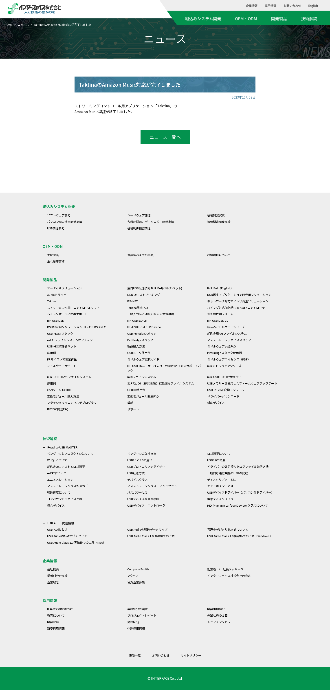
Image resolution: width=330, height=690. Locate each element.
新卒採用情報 (56, 628)
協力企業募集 (136, 582)
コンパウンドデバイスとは (64, 499)
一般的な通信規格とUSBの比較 (227, 473)
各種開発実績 (216, 215)
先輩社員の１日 (217, 615)
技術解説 (309, 18)
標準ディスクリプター (221, 499)
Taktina (52, 301)
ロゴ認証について (219, 453)
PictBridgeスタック (140, 340)
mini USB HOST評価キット (224, 377)
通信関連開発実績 (219, 222)
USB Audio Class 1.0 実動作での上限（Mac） (76, 542)
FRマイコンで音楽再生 (62, 359)
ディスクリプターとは (221, 479)
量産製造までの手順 (140, 255)
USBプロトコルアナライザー (146, 466)
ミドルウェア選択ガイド (143, 359)
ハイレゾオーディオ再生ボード (67, 314)
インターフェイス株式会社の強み (229, 576)
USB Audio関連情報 (60, 523)
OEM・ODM (246, 18)
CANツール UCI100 (59, 390)
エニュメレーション (60, 479)
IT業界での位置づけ (60, 609)
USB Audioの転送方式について (67, 536)
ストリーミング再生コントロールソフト (73, 307)
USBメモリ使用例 (138, 353)
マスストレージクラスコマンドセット (152, 486)
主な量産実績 (56, 261)
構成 (130, 402)
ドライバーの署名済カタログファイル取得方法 (237, 466)
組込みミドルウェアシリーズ (226, 327)
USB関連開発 (55, 228)
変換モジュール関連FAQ (143, 396)
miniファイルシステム (141, 377)
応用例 (51, 353)
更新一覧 (135, 655)
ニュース (23, 24)
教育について (56, 615)
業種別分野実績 (57, 576)
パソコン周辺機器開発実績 (64, 222)
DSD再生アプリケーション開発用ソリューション (239, 294)
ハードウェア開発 (139, 215)
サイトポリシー (191, 655)
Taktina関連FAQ (137, 307)
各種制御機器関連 (139, 228)
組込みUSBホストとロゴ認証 (66, 466)
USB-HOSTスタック (60, 333)
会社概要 (53, 569)
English (313, 5)
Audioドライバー (58, 294)
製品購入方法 (136, 346)
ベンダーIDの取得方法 (141, 453)
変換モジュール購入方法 (63, 396)
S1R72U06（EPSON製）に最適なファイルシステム (160, 383)
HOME (8, 24)
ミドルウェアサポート (61, 366)
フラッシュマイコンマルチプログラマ (72, 402)
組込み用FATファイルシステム (227, 333)
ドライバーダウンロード (223, 396)
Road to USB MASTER (62, 447)
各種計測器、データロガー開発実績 (150, 222)
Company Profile (138, 569)
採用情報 (271, 5)
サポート (133, 409)
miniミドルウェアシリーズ (224, 366)
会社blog (133, 622)
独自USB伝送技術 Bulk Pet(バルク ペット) (154, 288)
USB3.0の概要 (216, 460)
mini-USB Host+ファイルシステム (69, 377)
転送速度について (58, 492)
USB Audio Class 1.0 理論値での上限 (151, 536)
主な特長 (53, 255)
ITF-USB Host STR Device (144, 327)
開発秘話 (53, 622)
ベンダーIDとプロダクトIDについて (70, 453)
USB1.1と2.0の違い (139, 460)
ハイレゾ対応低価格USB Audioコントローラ (236, 307)
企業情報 (252, 5)
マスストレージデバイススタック (229, 340)
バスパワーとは (137, 492)
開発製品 (279, 18)
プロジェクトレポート (141, 615)
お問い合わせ (292, 5)
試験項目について (219, 255)
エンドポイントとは (220, 486)
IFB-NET (132, 301)
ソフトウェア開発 (58, 215)
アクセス (133, 576)
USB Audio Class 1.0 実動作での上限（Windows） (240, 536)
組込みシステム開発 (203, 18)
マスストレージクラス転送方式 (67, 486)
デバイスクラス (137, 479)
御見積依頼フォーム (220, 314)
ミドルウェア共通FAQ (221, 346)
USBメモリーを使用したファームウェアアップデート (242, 383)
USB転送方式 (136, 473)
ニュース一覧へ (165, 137)
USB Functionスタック (142, 333)
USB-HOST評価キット (61, 346)
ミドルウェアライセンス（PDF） (229, 359)
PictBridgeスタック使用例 (224, 353)
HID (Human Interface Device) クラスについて (237, 505)
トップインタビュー (220, 622)
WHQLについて (57, 460)
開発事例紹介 (216, 609)
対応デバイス (216, 402)
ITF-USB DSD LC (217, 320)
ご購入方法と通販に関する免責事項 (150, 314)
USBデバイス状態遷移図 (143, 499)
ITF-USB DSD (55, 320)
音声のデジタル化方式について (227, 529)
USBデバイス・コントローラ (146, 505)
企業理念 (53, 582)
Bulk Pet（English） (220, 288)
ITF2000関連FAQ (57, 409)
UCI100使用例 (136, 390)
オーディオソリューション (64, 288)
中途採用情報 (136, 628)
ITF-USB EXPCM (137, 320)
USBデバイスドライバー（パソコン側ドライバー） (240, 492)
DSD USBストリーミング (143, 294)
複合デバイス (56, 505)
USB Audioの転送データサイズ (147, 529)
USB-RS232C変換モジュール (225, 390)
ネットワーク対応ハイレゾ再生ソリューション (237, 301)
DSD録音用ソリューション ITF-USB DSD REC (76, 327)
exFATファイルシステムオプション (70, 340)
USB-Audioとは (57, 529)
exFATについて (56, 473)
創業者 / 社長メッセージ (225, 569)
